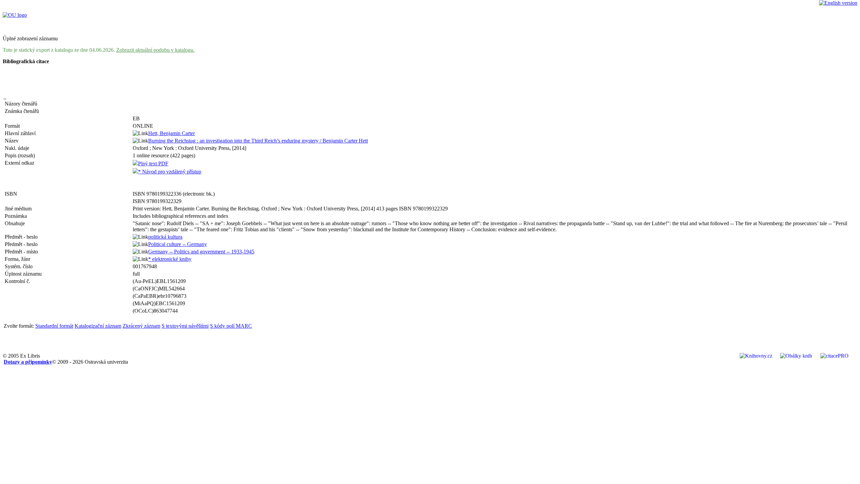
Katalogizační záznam (98, 326)
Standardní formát (54, 326)
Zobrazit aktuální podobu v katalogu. (155, 50)
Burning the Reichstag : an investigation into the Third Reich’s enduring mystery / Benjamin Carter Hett (258, 141)
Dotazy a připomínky (28, 362)
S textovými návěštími (185, 326)
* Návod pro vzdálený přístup (169, 171)
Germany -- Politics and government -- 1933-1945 (201, 251)
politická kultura (165, 237)
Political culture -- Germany (177, 244)
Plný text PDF (153, 163)
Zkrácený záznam (141, 326)
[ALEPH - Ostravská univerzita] (15, 15)
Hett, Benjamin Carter (171, 133)
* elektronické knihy (169, 259)
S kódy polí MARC (231, 326)
